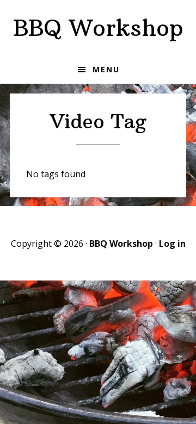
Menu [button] (106, 69)
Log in (172, 244)
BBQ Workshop (98, 28)
